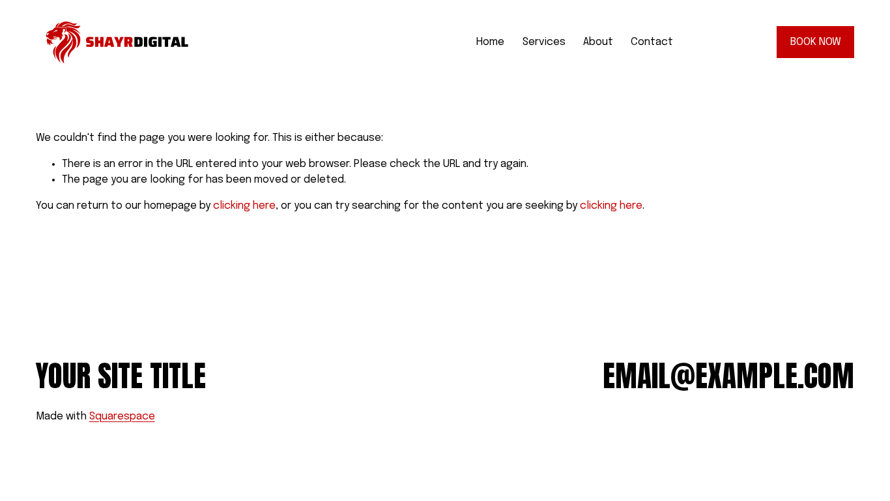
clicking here (244, 205)
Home (490, 42)
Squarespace (122, 416)
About (598, 42)
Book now (815, 42)
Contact (652, 42)
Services (544, 42)
